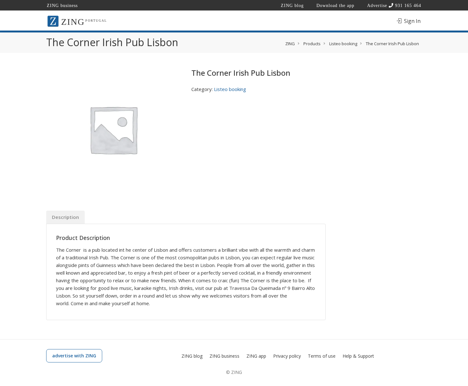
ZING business (62, 5)
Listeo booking (230, 89)
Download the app (335, 5)
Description (65, 217)
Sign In (412, 21)
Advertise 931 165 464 (394, 5)
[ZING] (53, 20)
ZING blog (292, 5)
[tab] (65, 217)
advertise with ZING (74, 356)
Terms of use (322, 356)
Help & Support (358, 356)
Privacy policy (287, 356)
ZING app (256, 356)
